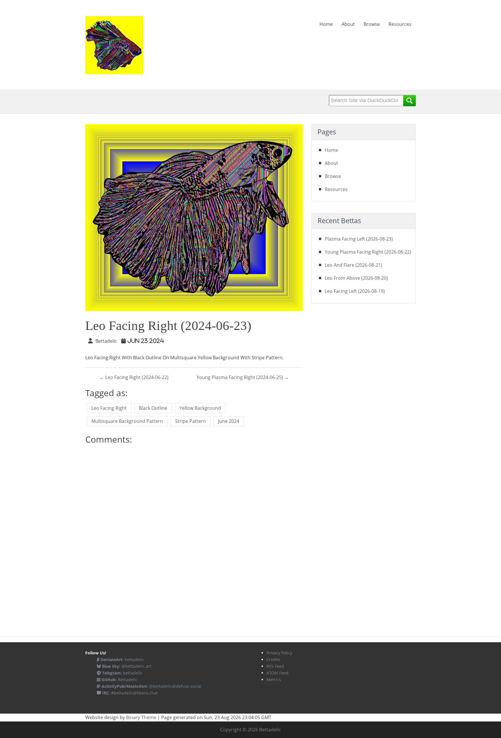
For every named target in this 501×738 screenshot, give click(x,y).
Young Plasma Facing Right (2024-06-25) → (243, 377)
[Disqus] (194, 520)
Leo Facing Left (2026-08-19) (355, 291)
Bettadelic (119, 679)
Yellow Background (200, 408)
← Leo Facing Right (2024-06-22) (133, 377)
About (348, 24)
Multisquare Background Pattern (127, 421)
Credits (273, 659)
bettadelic (122, 659)
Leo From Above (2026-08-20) (356, 278)
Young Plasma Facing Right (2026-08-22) (368, 252)
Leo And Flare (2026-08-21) (353, 265)
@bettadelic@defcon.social (151, 686)
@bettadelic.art (126, 666)
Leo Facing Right (109, 408)
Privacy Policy (279, 653)
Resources (400, 24)
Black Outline (153, 408)
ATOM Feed (277, 673)
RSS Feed (275, 666)
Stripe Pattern (190, 421)
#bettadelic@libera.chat (130, 693)
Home (326, 24)
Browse (372, 24)
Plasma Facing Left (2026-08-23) (359, 239)
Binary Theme (141, 717)
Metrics (273, 679)
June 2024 (228, 421)
